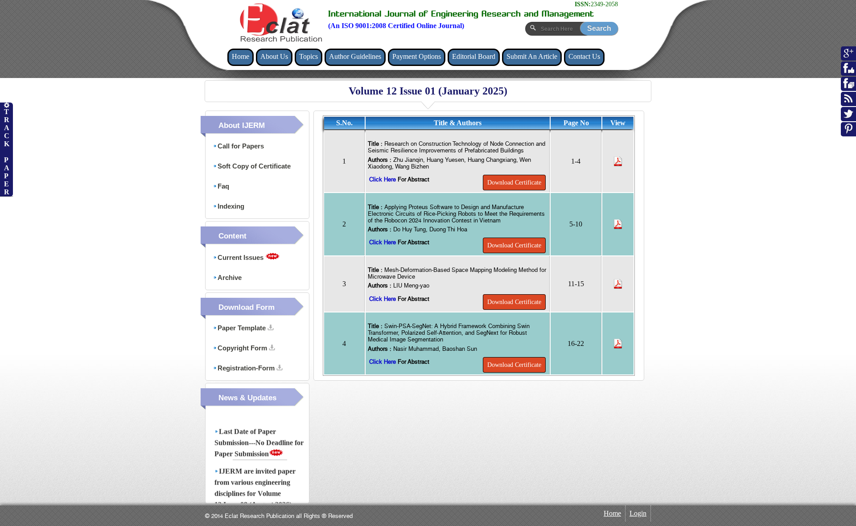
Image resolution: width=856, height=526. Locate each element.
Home (240, 56)
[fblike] (849, 73)
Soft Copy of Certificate (254, 166)
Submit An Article (531, 56)
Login (638, 513)
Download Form (246, 307)
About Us (274, 56)
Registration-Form (247, 368)
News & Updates (247, 398)
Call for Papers (241, 146)
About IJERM (241, 125)
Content (232, 236)
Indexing (231, 206)
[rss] (849, 103)
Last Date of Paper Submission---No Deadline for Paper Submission (259, 439)
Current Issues (241, 257)
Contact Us (584, 56)
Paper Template (243, 328)
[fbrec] (849, 88)
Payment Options (416, 56)
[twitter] (849, 118)
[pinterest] (849, 133)
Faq (223, 186)
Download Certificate (514, 182)
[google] (849, 57)
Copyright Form (243, 348)
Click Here (383, 179)
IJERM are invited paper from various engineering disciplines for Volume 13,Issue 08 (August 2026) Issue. (255, 490)
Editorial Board (473, 56)
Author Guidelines (355, 56)
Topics (308, 56)
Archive (230, 277)
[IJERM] (280, 22)
